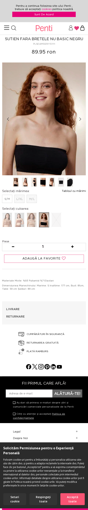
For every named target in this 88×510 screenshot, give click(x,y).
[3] (34, 182)
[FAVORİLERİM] (76, 28)
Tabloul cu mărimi (74, 190)
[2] (25, 182)
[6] (61, 182)
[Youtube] (59, 368)
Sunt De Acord (44, 14)
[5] (52, 182)
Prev (7, 119)
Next (80, 119)
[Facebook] (28, 368)
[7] (70, 182)
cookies (47, 9)
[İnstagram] (41, 368)
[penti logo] (43, 28)
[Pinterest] (47, 368)
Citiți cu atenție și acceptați (39, 415)
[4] (43, 182)
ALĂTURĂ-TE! (67, 393)
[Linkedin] (53, 368)
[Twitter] (34, 368)
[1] (16, 182)
